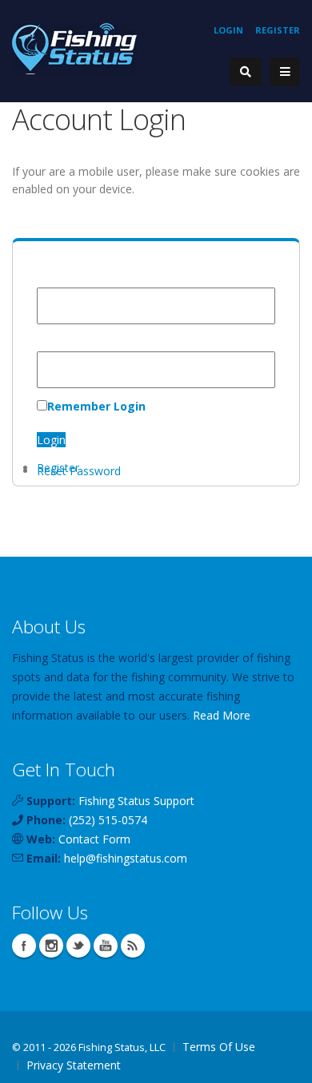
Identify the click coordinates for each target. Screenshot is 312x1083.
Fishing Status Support (136, 800)
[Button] (285, 72)
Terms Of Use (218, 1046)
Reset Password (79, 470)
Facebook (24, 946)
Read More (221, 715)
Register (277, 30)
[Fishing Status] (74, 48)
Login (228, 30)
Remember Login (96, 406)
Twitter (78, 946)
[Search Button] (246, 71)
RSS (133, 946)
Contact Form (94, 839)
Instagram (51, 946)
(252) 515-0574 (108, 819)
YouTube (106, 946)
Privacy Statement (73, 1065)
